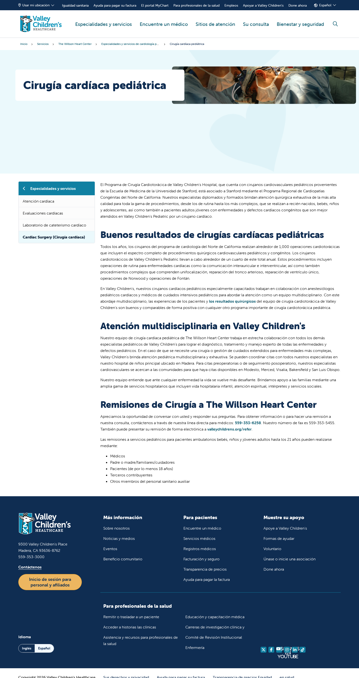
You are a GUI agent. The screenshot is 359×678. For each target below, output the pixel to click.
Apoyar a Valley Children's (263, 5)
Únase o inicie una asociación (290, 558)
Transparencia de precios (205, 569)
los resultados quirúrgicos (232, 301)
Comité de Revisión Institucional (213, 637)
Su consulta (256, 24)
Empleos (231, 5)
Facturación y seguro (201, 558)
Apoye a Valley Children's (285, 528)
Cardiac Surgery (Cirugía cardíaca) (54, 237)
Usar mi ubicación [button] (36, 5)
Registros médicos (199, 548)
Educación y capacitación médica (214, 616)
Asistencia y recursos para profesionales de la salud (140, 640)
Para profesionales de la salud (196, 5)
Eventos (110, 548)
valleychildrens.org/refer (229, 429)
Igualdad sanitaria (75, 5)
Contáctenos (30, 567)
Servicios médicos (199, 538)
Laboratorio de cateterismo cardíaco (54, 225)
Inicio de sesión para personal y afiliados (50, 582)
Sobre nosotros (116, 528)
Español (325, 5)
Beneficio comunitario (122, 558)
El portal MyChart (155, 5)
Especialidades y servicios (103, 24)
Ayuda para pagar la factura (206, 579)
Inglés (26, 648)
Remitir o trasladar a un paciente (131, 616)
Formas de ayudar (279, 538)
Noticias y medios (119, 538)
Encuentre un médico (164, 24)
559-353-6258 (248, 422)
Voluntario (272, 548)
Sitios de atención (215, 24)
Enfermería (194, 647)
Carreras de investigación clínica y (214, 627)
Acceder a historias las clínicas (129, 627)
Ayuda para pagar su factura (115, 5)
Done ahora (297, 5)
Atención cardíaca (38, 201)
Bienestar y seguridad (300, 24)
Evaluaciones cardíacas (43, 213)
